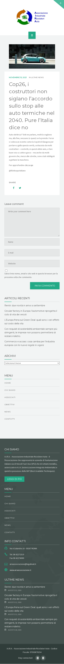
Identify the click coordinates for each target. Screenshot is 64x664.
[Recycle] (32, 17)
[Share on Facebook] (12, 188)
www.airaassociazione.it (20, 570)
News (7, 412)
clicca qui (29, 165)
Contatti (9, 419)
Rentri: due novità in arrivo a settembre (24, 305)
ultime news (37, 77)
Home (7, 383)
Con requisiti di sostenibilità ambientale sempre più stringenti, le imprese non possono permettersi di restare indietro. (30, 332)
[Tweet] (18, 188)
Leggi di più (14, 479)
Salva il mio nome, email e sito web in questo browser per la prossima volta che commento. (31, 275)
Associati (9, 397)
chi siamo (9, 390)
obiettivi (9, 404)
